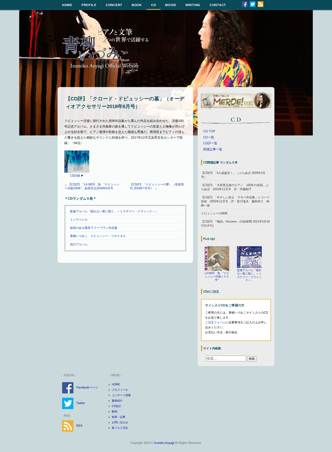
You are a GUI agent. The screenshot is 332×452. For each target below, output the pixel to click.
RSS (79, 425)
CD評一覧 (210, 143)
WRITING (192, 5)
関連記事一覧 (212, 149)
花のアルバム (79, 244)
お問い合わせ (120, 422)
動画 (114, 411)
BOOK (137, 5)
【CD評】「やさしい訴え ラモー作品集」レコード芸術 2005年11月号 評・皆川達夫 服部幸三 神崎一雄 (235, 201)
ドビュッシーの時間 (214, 213)
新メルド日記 (120, 427)
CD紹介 (116, 406)
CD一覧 (208, 137)
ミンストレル (79, 219)
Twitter (80, 403)
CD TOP (209, 131)
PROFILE (89, 5)
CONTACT (218, 5)
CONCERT (114, 5)
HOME (67, 5)
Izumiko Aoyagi (164, 443)
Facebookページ (87, 387)
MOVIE (170, 5)
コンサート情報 (121, 395)
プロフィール (120, 389)
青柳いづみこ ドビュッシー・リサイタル (98, 236)
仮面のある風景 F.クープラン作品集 (93, 228)
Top (321, 441)
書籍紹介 (117, 400)
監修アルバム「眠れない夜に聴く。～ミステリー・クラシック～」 (114, 211)
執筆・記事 (118, 417)
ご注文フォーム (215, 322)
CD (153, 5)
